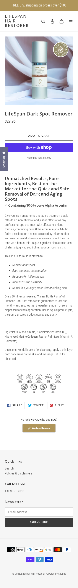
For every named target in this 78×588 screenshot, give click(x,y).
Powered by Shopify (56, 573)
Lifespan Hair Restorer (17, 21)
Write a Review (43, 429)
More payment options (39, 157)
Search (9, 468)
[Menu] (70, 21)
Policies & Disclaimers (18, 473)
